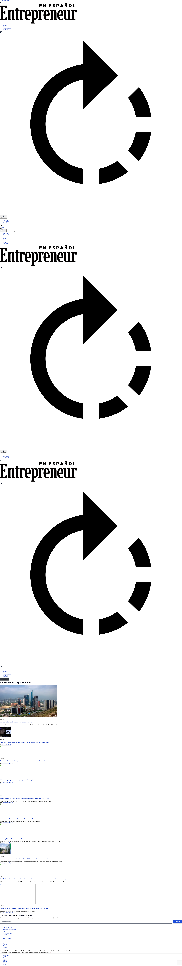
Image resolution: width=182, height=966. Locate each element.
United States (6, 955)
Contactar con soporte (8, 933)
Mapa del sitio (6, 931)
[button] (91, 460)
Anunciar (5, 934)
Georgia (4, 957)
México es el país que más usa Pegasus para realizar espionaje (18, 780)
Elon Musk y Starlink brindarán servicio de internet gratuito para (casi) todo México (24, 742)
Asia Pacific (5, 960)
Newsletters (4, 679)
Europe (4, 964)
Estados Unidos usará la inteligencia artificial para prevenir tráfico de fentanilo (23, 761)
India (4, 959)
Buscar (1, 228)
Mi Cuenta (5, 220)
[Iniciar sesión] (1, 667)
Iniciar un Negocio (7, 28)
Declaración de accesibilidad (9, 929)
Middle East (5, 961)
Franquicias (5, 243)
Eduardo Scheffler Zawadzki (8, 744)
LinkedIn (5, 944)
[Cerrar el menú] (1, 669)
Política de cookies (7, 937)
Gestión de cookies (7, 938)
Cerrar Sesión (6, 222)
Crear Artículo (6, 221)
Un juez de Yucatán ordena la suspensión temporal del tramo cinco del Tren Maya (24, 908)
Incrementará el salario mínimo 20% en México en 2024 (16, 722)
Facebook (5, 942)
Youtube (5, 945)
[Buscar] (1, 32)
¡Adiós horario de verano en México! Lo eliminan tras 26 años (18, 818)
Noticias (5, 25)
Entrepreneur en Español (7, 726)
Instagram (5, 947)
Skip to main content (4, 0)
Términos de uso (6, 926)
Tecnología (5, 29)
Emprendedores (6, 26)
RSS (4, 948)
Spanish (4, 956)
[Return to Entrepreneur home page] (38, 23)
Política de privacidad (8, 927)
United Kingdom (6, 963)
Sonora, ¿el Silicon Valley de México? (11, 839)
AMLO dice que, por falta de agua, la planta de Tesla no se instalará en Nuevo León (24, 798)
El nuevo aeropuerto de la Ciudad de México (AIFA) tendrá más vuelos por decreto (24, 859)
